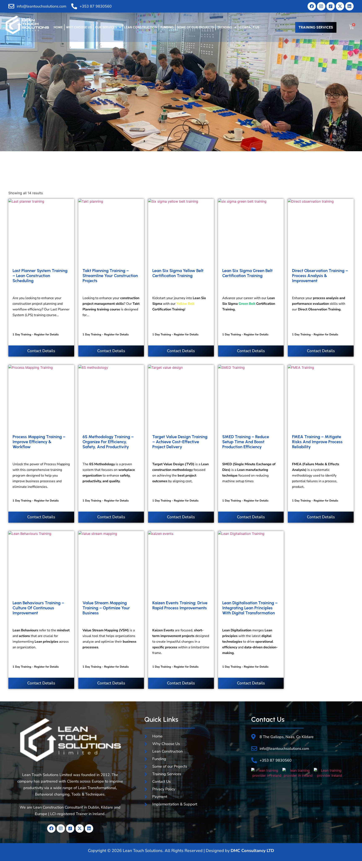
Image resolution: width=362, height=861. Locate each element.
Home (58, 27)
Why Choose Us (79, 27)
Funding (167, 27)
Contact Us (249, 27)
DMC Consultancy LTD (252, 850)
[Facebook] (312, 6)
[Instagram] (321, 6)
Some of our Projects (195, 27)
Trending (224, 27)
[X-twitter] (340, 6)
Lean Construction (140, 27)
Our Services (106, 27)
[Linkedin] (349, 6)
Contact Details (41, 351)
